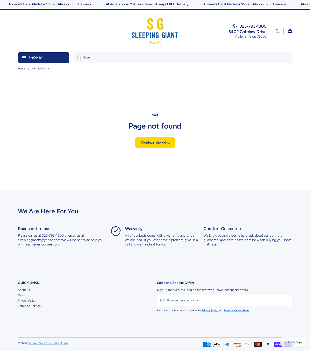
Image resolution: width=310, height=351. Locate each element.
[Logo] (155, 31)
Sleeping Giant (37, 343)
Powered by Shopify (57, 343)
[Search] (77, 57)
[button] (290, 31)
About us (24, 290)
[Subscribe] (287, 300)
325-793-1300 (253, 26)
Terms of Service (29, 306)
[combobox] (183, 57)
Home (21, 68)
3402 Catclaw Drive (248, 31)
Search (22, 295)
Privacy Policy (27, 300)
